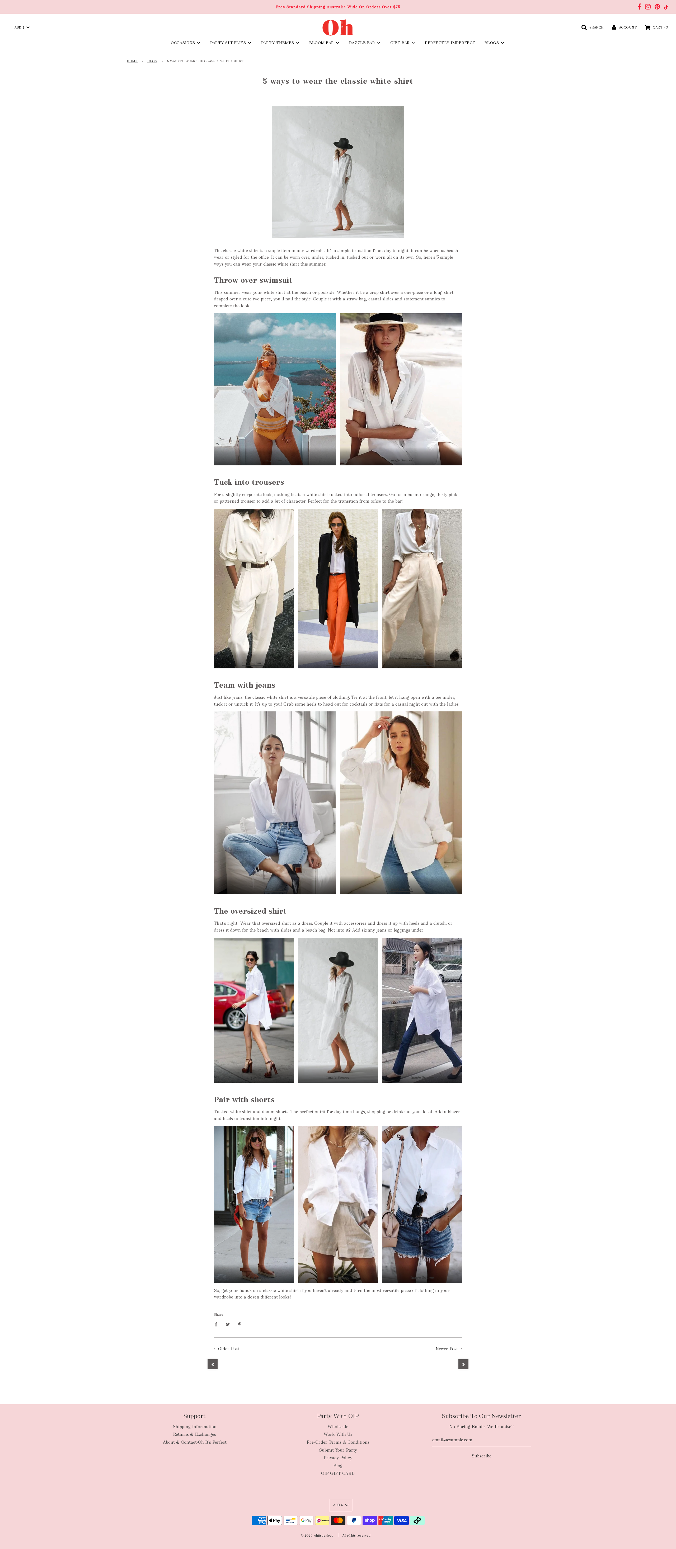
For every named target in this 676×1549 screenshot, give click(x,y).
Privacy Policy (337, 1458)
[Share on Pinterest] (239, 1324)
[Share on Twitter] (228, 1324)
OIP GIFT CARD (338, 1473)
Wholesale (337, 1426)
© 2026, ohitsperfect (317, 1535)
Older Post (228, 1349)
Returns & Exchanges (194, 1434)
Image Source (275, 460)
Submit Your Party (338, 1450)
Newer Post (446, 1349)
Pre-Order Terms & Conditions (338, 1442)
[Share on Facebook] (217, 1324)
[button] (22, 27)
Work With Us (337, 1434)
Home (132, 61)
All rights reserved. (356, 1535)
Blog (152, 61)
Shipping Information (195, 1426)
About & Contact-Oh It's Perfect (195, 1442)
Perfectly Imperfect (450, 42)
